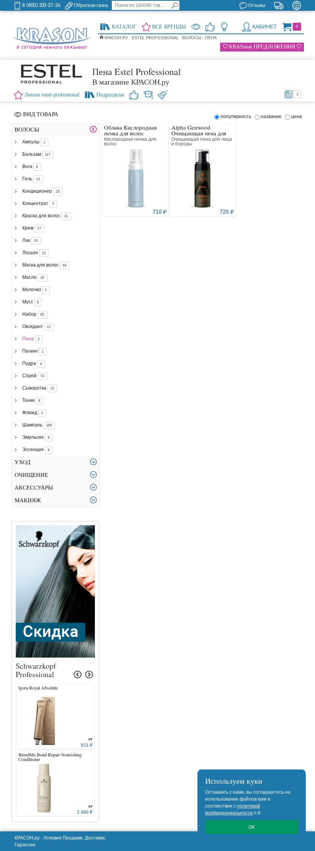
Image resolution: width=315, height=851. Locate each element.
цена (296, 116)
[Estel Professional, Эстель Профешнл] (52, 74)
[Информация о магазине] (224, 26)
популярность (237, 116)
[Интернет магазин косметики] (52, 38)
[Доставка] (279, 5)
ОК (252, 827)
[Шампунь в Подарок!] (55, 528)
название (272, 116)
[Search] (175, 5)
